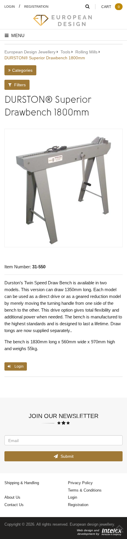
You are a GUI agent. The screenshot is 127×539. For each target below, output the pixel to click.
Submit (66, 456)
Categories (22, 70)
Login (9, 6)
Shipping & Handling (21, 482)
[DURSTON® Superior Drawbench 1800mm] (63, 188)
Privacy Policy (80, 482)
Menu (17, 35)
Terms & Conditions (85, 490)
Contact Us (14, 504)
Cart (110, 6)
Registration (36, 6)
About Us (12, 497)
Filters (19, 84)
